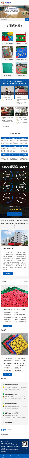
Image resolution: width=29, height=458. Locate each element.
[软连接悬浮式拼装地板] (7, 36)
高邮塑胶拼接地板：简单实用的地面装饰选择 (14, 314)
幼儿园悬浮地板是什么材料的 (11, 312)
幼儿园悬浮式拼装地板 (7, 59)
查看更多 (8, 273)
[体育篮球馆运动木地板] (21, 36)
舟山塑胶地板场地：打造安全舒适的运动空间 (14, 358)
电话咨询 (3, 457)
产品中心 (11, 457)
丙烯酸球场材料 (21, 75)
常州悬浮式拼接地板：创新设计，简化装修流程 (15, 319)
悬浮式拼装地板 (4, 434)
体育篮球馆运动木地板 (21, 43)
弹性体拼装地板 (7, 75)
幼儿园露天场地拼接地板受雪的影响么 (13, 368)
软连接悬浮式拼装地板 (7, 43)
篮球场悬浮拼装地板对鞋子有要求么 (12, 370)
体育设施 (3, 448)
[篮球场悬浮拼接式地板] (21, 52)
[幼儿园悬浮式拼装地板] (7, 52)
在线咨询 (14, 214)
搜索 (27, 20)
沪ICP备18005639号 (16, 446)
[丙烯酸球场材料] (21, 68)
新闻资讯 (18, 457)
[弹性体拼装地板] (7, 68)
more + (26, 281)
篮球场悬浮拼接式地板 (21, 59)
